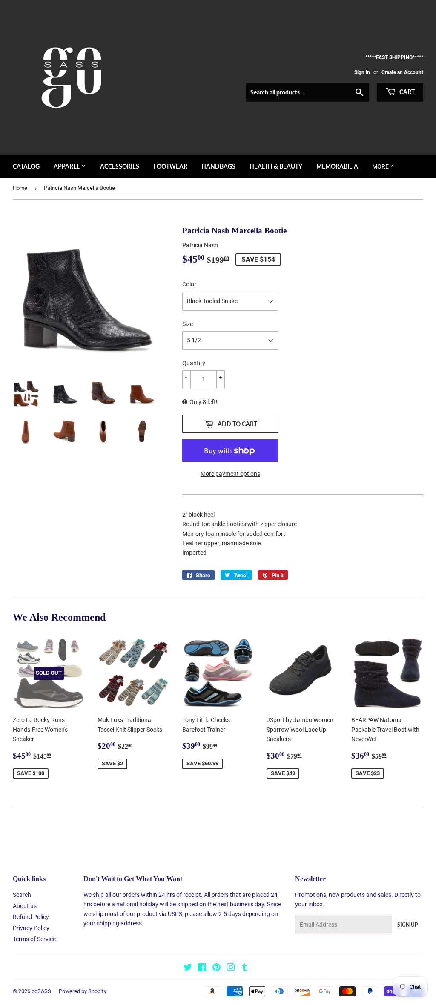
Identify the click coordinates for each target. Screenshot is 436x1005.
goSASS (41, 991)
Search (22, 894)
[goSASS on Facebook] (202, 968)
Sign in (362, 72)
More (380, 166)
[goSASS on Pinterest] (216, 968)
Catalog (26, 166)
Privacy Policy (31, 928)
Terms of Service (34, 939)
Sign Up (407, 925)
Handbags (218, 166)
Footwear (170, 166)
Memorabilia (337, 166)
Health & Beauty (276, 166)
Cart (406, 91)
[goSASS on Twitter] (188, 968)
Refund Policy (31, 916)
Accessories (119, 166)
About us (25, 905)
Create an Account (402, 72)
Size (187, 324)
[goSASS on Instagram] (231, 968)
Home (20, 188)
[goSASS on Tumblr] (245, 968)
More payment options (230, 473)
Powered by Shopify (82, 991)
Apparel (67, 166)
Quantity (193, 363)
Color (189, 284)
